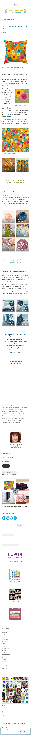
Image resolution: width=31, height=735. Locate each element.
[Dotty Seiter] (23, 697)
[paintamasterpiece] (3, 682)
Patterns (4, 409)
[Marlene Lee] (11, 697)
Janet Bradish (5, 639)
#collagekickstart (9, 413)
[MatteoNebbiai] (23, 682)
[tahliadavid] (3, 678)
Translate (13, 474)
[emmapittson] (26, 686)
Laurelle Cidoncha (6, 654)
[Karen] (7, 701)
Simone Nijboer (5, 665)
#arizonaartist (5, 411)
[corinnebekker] (7, 694)
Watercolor (14, 409)
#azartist (14, 411)
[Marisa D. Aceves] (23, 686)
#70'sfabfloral (26, 409)
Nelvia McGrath (5, 659)
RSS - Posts (5, 712)
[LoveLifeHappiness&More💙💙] (15, 697)
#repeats (21, 415)
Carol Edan (4, 632)
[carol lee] (7, 682)
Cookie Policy (5, 729)
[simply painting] (19, 697)
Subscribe (6, 466)
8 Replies (4, 32)
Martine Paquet (5, 657)
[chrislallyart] (7, 690)
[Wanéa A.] (19, 678)
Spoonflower (9, 409)
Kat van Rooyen (5, 648)
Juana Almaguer (5, 641)
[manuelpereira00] (19, 682)
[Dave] (26, 678)
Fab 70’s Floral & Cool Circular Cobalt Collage (14, 27)
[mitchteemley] (15, 686)
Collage (27, 406)
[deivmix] (26, 690)
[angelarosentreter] (26, 697)
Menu (15, 4)
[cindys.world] (11, 701)
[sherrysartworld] (19, 694)
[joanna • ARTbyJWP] (19, 686)
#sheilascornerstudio (21, 416)
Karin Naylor (4, 645)
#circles (25, 411)
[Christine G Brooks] (26, 694)
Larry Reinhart (5, 652)
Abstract (15, 406)
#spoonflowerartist (13, 418)
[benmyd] (26, 682)
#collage (3, 413)
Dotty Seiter (4, 637)
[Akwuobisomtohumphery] (15, 701)
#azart (10, 411)
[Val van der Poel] (3, 701)
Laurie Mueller (5, 656)
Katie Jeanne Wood (6, 646)
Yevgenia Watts (5, 668)
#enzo (22, 413)
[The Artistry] (3, 705)
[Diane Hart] (7, 686)
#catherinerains (19, 411)
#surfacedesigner (5, 420)
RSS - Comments (6, 715)
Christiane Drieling (6, 636)
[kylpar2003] (15, 690)
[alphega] (11, 694)
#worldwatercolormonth (7, 422)
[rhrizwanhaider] (11, 678)
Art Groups (22, 406)
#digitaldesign (17, 413)
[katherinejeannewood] (7, 678)
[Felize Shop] (23, 690)
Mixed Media (16, 407)
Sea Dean (4, 663)
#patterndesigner (6, 415)
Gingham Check (6, 119)
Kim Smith (4, 650)
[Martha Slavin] (19, 701)
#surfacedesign (21, 418)
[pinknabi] (3, 697)
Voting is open (7, 116)
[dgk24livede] (23, 701)
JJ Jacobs (3, 643)
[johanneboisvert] (15, 694)
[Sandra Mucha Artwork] (23, 678)
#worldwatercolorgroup (15, 420)
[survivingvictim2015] (15, 682)
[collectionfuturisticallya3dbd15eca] (23, 694)
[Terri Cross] (3, 690)
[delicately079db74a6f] (3, 686)
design (22, 78)
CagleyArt (4, 634)
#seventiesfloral (5, 416)
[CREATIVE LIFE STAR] (3, 694)
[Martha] (11, 690)
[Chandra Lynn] (15, 678)
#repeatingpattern (14, 415)
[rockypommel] (11, 686)
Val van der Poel (5, 666)
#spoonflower (5, 418)
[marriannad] (7, 697)
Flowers (3, 407)
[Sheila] (19, 690)
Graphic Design (9, 407)
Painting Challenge (23, 407)
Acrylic (18, 406)
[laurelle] (11, 682)
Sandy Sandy (5, 661)
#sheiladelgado (12, 416)
